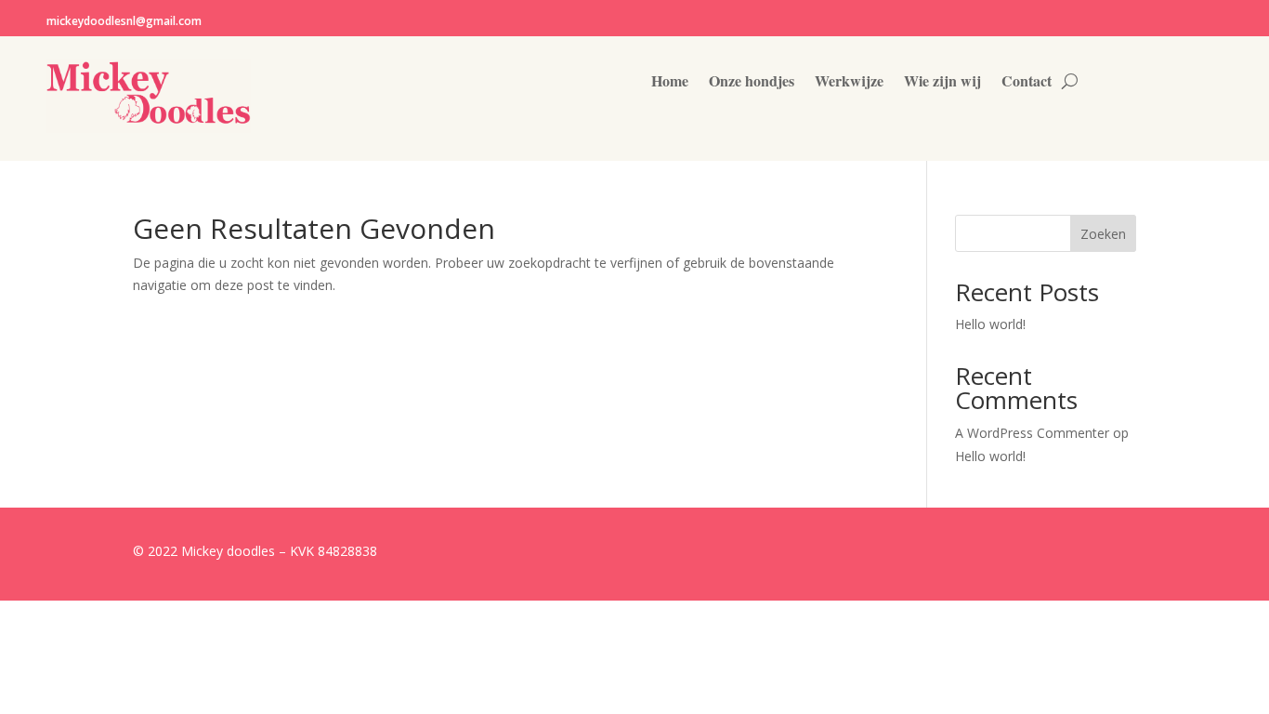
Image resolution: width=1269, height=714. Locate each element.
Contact (1026, 82)
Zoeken (1103, 234)
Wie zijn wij (942, 82)
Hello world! (990, 324)
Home (669, 82)
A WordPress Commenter (1032, 433)
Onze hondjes (751, 82)
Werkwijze (849, 82)
